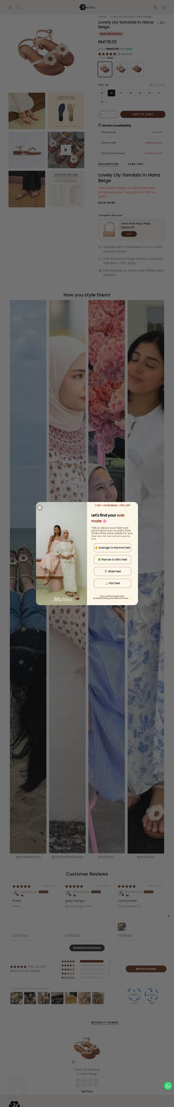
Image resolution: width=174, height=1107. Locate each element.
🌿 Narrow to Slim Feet (112, 559)
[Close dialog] (39, 507)
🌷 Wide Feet (112, 571)
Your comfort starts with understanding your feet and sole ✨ (112, 597)
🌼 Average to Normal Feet (112, 547)
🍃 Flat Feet (112, 583)
